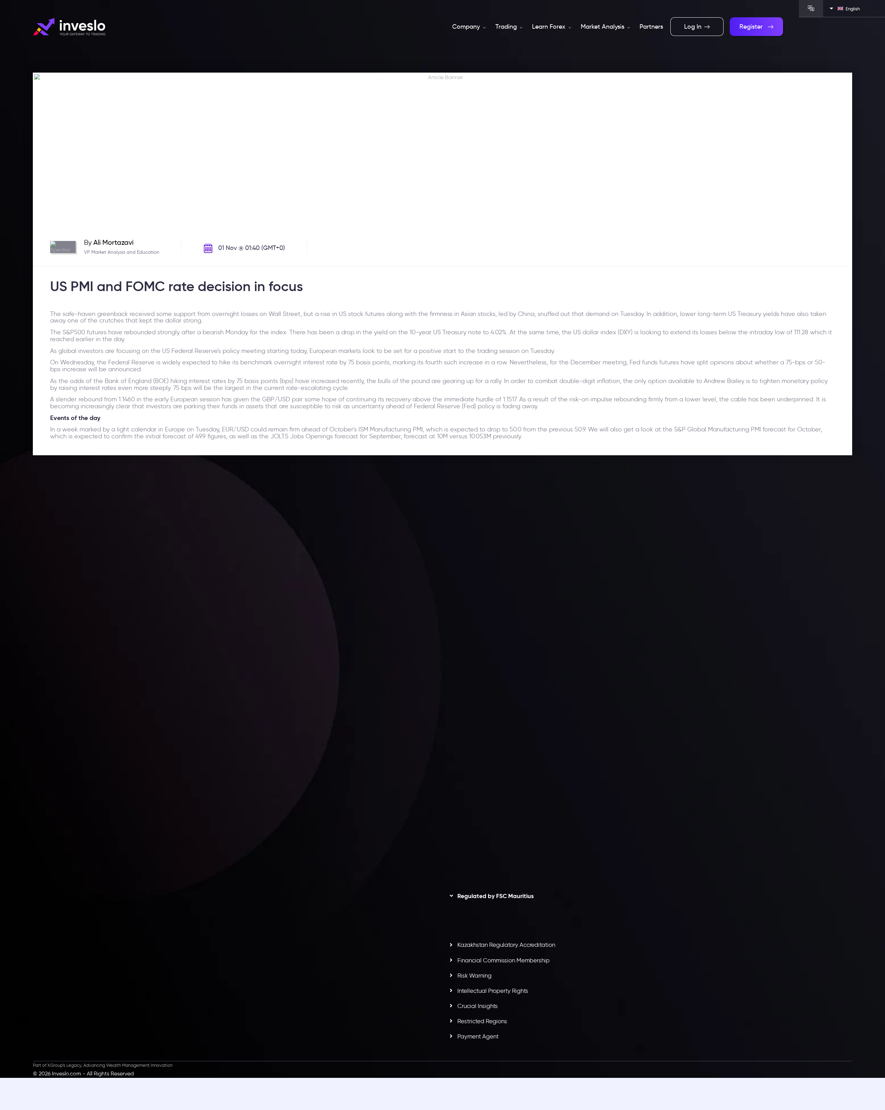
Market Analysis (603, 26)
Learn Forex (549, 26)
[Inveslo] (69, 27)
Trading (507, 26)
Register (751, 26)
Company (467, 26)
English (853, 8)
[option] (235, 616)
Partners (651, 26)
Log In (692, 26)
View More (243, 650)
